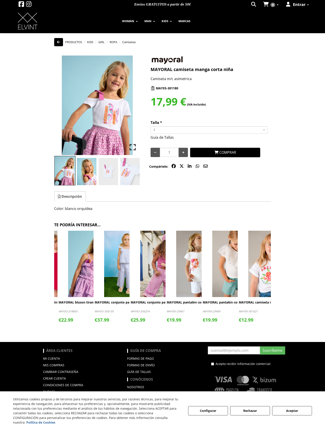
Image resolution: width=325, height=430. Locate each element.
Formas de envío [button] (141, 365)
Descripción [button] (71, 196)
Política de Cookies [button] (40, 422)
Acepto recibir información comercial (243, 364)
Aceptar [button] (292, 411)
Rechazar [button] (250, 411)
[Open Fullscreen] (133, 147)
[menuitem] (254, 4)
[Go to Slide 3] (108, 171)
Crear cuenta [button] (54, 378)
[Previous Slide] (64, 105)
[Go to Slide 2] (86, 171)
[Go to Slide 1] (65, 171)
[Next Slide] (131, 105)
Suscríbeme (272, 350)
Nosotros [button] (135, 387)
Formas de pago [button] (140, 358)
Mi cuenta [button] (51, 358)
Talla (156, 122)
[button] (21, 5)
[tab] (70, 196)
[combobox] (209, 130)
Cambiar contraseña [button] (60, 372)
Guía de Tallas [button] (162, 137)
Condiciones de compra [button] (63, 385)
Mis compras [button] (53, 365)
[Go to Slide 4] (130, 171)
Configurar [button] (208, 411)
